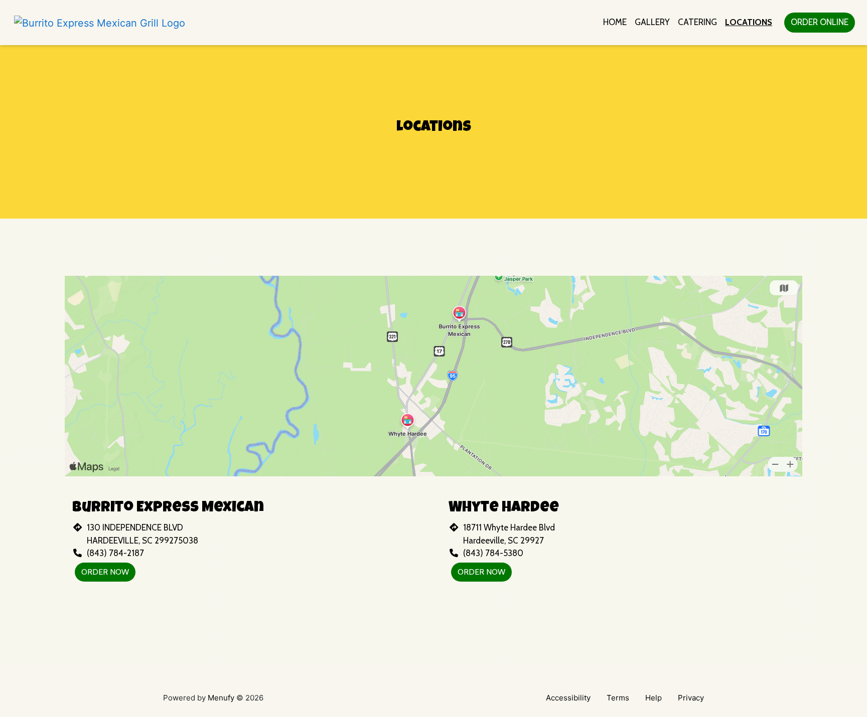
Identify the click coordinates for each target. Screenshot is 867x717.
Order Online (819, 22)
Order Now (105, 572)
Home (615, 22)
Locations (748, 22)
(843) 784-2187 (115, 553)
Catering (697, 22)
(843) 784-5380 (493, 553)
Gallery (652, 22)
